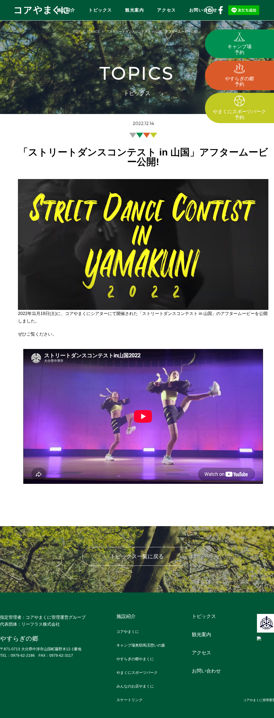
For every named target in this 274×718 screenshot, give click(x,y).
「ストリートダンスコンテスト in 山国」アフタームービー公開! (152, 31)
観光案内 (134, 10)
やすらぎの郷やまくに (135, 659)
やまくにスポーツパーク (137, 672)
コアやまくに (127, 631)
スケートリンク (129, 700)
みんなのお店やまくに (135, 686)
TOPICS (93, 31)
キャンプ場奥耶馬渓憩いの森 (140, 645)
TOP (76, 31)
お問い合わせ (203, 10)
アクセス (166, 10)
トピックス (100, 10)
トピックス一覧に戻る (137, 556)
